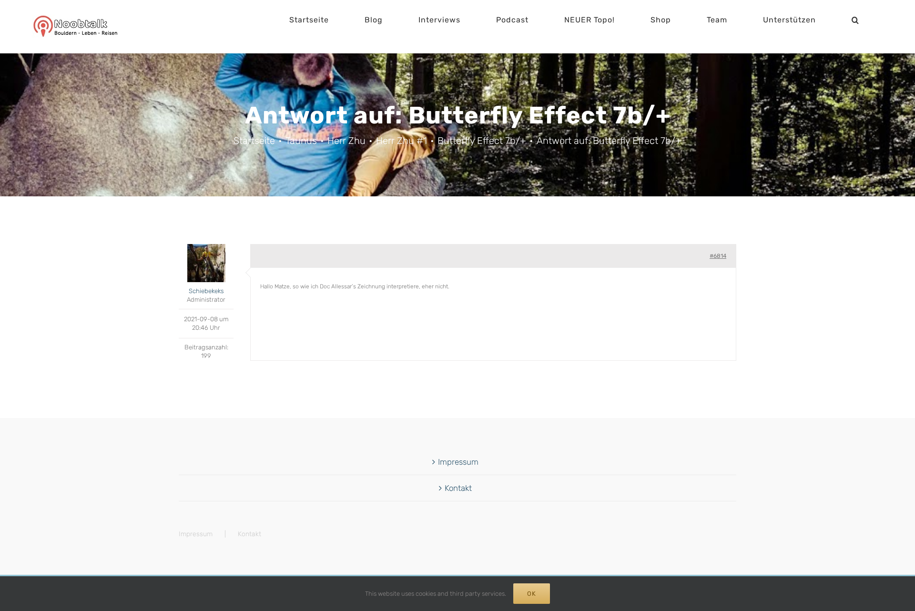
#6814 (718, 256)
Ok (531, 593)
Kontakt (458, 488)
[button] (855, 20)
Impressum (458, 462)
